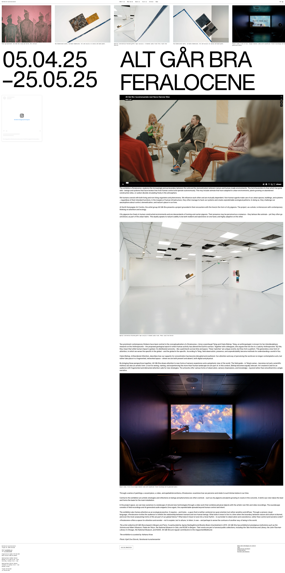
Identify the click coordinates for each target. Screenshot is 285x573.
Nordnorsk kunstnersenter (9, 1)
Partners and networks (243, 551)
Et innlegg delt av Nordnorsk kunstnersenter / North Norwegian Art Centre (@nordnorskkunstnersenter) (26, 139)
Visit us (144, 1)
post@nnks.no (8, 550)
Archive (151, 1)
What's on (122, 1)
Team (238, 547)
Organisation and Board (243, 548)
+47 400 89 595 (8, 551)
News (157, 1)
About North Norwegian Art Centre (246, 545)
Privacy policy (241, 550)
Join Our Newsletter (126, 547)
